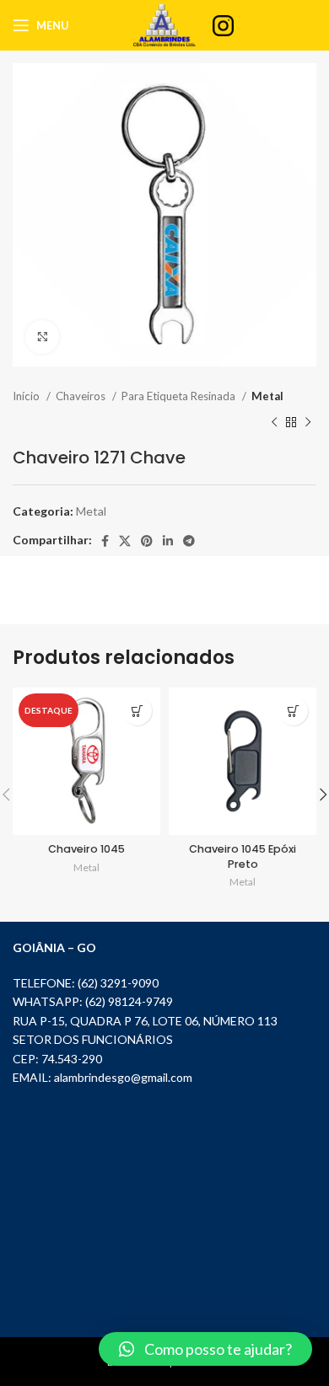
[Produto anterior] (274, 422)
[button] (205, 1349)
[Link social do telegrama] (189, 541)
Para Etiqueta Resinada (179, 396)
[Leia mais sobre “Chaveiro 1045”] (137, 710)
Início (27, 396)
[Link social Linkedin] (168, 541)
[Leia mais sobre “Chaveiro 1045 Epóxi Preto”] (293, 710)
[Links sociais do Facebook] (105, 541)
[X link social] (125, 541)
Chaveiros (82, 396)
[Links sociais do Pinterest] (147, 541)
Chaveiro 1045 (86, 849)
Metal (267, 396)
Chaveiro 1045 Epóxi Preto (242, 856)
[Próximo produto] (307, 422)
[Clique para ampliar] (42, 337)
